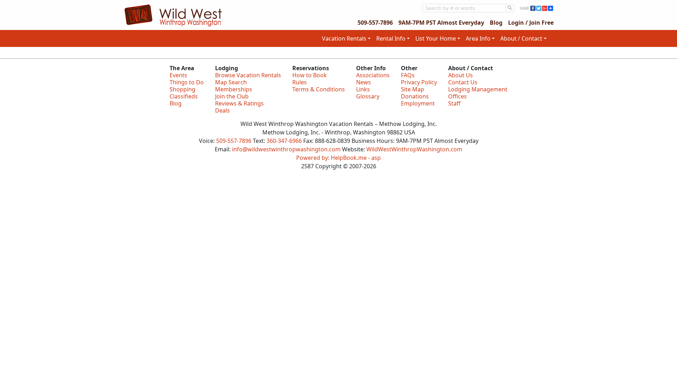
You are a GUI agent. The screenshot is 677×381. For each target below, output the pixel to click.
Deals (222, 110)
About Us (460, 75)
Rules (299, 82)
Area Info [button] (478, 38)
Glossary (367, 96)
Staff (454, 103)
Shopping (182, 89)
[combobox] (464, 8)
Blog (496, 22)
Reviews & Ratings (239, 103)
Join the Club (232, 96)
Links (363, 89)
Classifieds (184, 96)
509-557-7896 (375, 22)
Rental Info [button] (390, 38)
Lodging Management (477, 89)
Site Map (412, 89)
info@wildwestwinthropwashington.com (286, 149)
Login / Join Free (531, 22)
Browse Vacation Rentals (248, 75)
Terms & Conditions (318, 89)
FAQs (408, 75)
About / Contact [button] (521, 38)
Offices (457, 96)
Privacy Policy (419, 82)
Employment (418, 103)
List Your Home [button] (435, 38)
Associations (373, 75)
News (363, 82)
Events (178, 75)
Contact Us (462, 82)
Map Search (231, 82)
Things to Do (187, 82)
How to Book (309, 75)
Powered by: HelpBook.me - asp (338, 158)
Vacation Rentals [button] (344, 38)
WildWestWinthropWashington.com (414, 149)
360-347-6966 (284, 141)
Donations (415, 96)
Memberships (233, 89)
